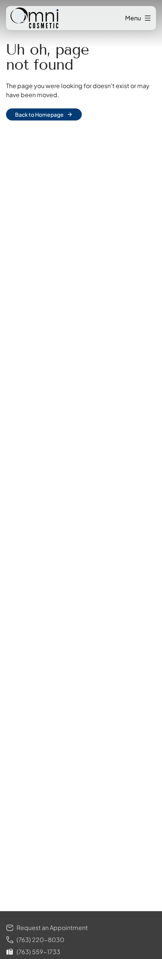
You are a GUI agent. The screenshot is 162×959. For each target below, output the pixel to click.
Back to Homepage (39, 114)
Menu (133, 18)
